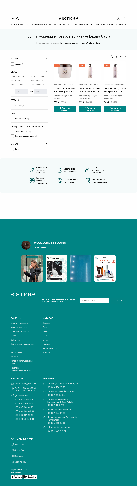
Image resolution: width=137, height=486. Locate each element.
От (12, 91)
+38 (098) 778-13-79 (56, 387)
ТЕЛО (27, 24)
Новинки (46, 344)
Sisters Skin (19, 450)
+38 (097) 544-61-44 (56, 413)
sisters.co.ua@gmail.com (25, 383)
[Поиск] (17, 18)
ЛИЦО (22, 24)
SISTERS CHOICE (89, 24)
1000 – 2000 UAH (37, 76)
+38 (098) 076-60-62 (56, 431)
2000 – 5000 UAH (37, 81)
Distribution (19, 456)
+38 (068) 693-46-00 (24, 411)
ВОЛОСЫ (15, 24)
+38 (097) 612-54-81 (24, 399)
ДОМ (33, 24)
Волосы (46, 323)
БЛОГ (113, 24)
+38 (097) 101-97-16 (55, 405)
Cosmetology (20, 462)
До (31, 91)
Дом (45, 335)
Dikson (57, 84)
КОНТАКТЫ (121, 24)
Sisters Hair (19, 444)
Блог (13, 348)
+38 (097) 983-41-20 (24, 407)
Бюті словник (17, 352)
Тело (45, 331)
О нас (13, 335)
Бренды (46, 352)
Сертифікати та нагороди (22, 344)
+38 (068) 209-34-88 (56, 423)
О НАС (108, 24)
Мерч (45, 340)
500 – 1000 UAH (17, 85)
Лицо (45, 327)
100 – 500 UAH (16, 81)
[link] (124, 18)
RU (12, 18)
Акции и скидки (50, 348)
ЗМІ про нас (16, 340)
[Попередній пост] (26, 268)
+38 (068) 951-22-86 (24, 415)
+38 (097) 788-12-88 (24, 403)
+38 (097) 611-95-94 (56, 395)
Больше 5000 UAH (38, 85)
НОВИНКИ (45, 24)
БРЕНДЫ (101, 24)
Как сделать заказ (19, 327)
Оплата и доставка (19, 323)
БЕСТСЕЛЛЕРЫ (57, 24)
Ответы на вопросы (20, 331)
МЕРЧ (38, 24)
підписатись (118, 300)
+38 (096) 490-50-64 (24, 419)
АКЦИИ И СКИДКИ (73, 24)
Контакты (15, 357)
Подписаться (40, 247)
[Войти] (118, 18)
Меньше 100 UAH (17, 76)
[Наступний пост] (111, 268)
